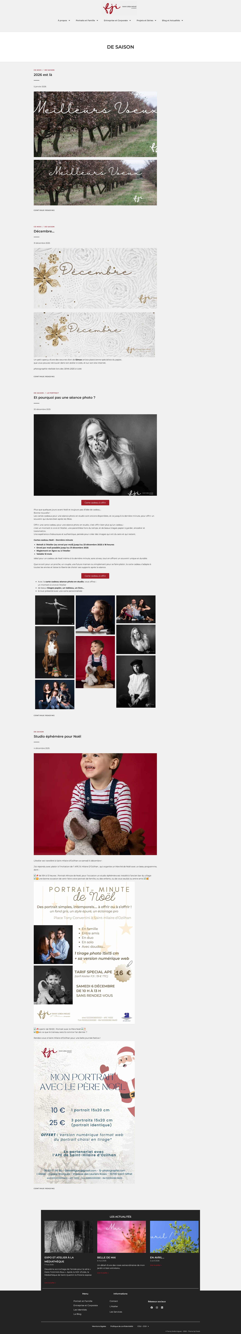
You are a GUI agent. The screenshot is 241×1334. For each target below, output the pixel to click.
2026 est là (43, 75)
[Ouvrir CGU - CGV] (148, 1326)
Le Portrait (53, 393)
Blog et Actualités (171, 20)
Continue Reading (44, 210)
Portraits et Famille (85, 20)
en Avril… (157, 1257)
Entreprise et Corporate (116, 20)
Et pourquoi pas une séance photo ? (64, 397)
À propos (62, 20)
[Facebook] (152, 1307)
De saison (49, 70)
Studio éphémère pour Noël (57, 736)
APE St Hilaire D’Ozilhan (86, 866)
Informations (120, 1293)
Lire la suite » (50, 1283)
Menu (85, 1293)
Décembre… (44, 231)
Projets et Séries (145, 20)
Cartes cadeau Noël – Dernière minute (53, 540)
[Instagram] (157, 1307)
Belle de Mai (106, 1257)
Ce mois (38, 70)
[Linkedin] (162, 1307)
